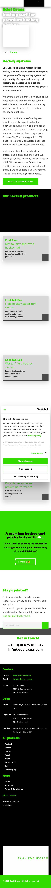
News (7, 782)
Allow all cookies (25, 461)
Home (5, 52)
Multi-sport (10, 762)
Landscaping (10, 770)
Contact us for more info (19, 181)
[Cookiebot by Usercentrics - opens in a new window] (36, 409)
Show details (37, 453)
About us (9, 785)
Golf (6, 766)
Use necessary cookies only (25, 476)
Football (8, 744)
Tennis (8, 751)
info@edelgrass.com (25, 649)
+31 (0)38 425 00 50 (24, 645)
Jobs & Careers (9, 795)
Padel (7, 755)
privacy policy (34, 436)
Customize (24, 469)
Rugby (7, 759)
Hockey (8, 748)
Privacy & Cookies (11, 801)
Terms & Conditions (14, 789)
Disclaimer (7, 805)
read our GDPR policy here (16, 616)
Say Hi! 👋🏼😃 (24, 562)
